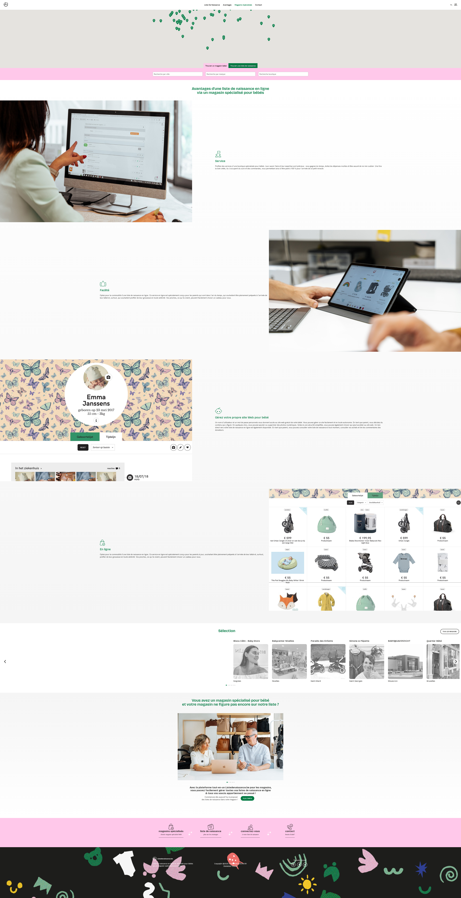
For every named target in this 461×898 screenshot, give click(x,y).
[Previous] (5, 661)
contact (258, 4)
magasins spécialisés (243, 4)
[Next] (455, 661)
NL (451, 4)
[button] (170, 15)
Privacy (234, 866)
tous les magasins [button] (450, 631)
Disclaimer (227, 866)
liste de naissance (212, 4)
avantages (227, 4)
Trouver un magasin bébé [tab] (216, 65)
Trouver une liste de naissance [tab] (243, 65)
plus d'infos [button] (247, 798)
